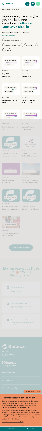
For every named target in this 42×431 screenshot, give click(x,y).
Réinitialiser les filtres (8, 35)
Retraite (6, 50)
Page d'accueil (6, 9)
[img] (27, 4)
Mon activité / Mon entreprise (12, 45)
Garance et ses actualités (11, 40)
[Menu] (38, 4)
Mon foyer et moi (31, 45)
